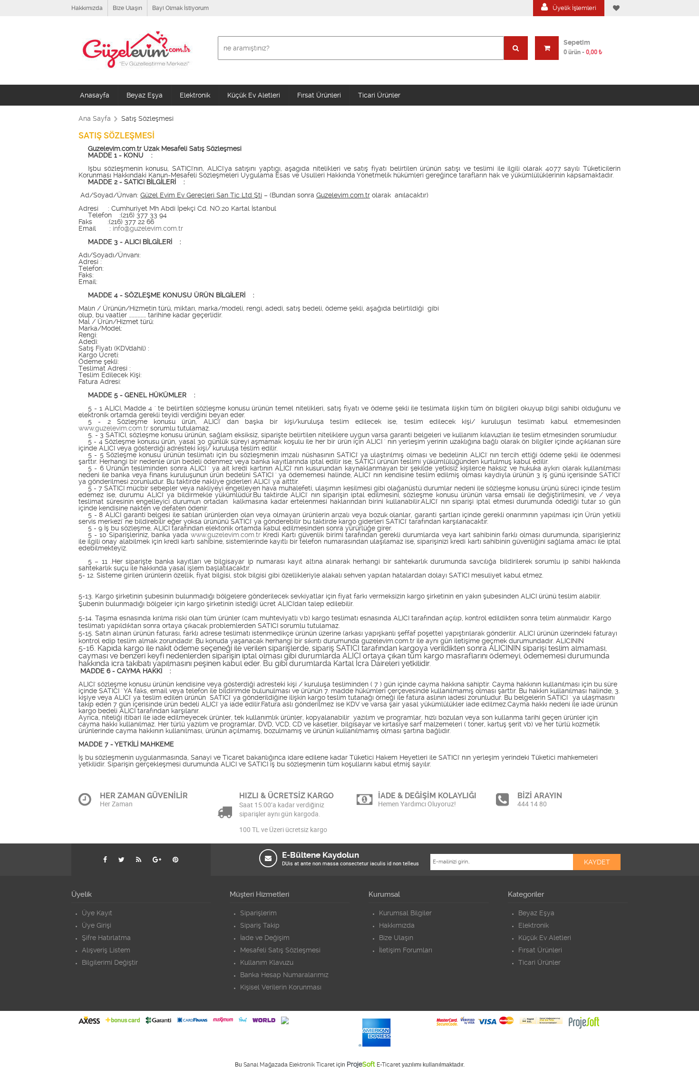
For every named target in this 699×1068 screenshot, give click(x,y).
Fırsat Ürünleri (319, 95)
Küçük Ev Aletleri (253, 95)
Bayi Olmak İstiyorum (180, 8)
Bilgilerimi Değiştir (110, 962)
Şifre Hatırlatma (106, 937)
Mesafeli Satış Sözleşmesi (280, 950)
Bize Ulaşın (127, 8)
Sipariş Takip (260, 925)
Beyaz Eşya (144, 95)
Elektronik (195, 95)
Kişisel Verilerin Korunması (280, 987)
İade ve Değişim (265, 937)
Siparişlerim (258, 913)
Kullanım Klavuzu (266, 962)
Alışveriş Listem (106, 950)
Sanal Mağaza (262, 1064)
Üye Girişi (96, 925)
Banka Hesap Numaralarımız (284, 975)
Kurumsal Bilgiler (405, 913)
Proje (361, 1064)
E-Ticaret (388, 1064)
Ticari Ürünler (379, 95)
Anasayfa (94, 95)
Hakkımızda (87, 8)
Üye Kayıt (97, 913)
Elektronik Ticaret (312, 1064)
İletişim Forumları (405, 950)
